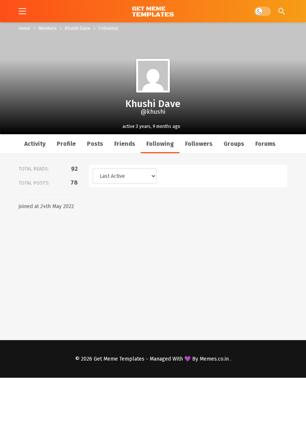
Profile (66, 143)
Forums (265, 143)
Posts (95, 143)
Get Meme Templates (119, 359)
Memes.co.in (215, 359)
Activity (35, 143)
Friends (124, 143)
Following (160, 143)
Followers (198, 143)
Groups (234, 143)
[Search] (281, 11)
